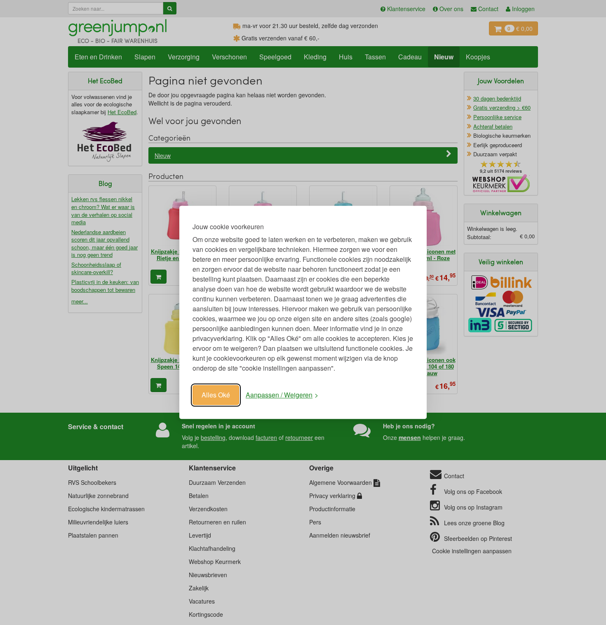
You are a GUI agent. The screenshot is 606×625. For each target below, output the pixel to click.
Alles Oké (216, 394)
